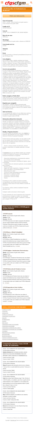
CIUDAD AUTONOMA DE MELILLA (10, 339)
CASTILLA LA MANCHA (7, 314)
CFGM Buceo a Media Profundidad (12, 232)
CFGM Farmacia (7, 213)
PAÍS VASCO (5, 323)
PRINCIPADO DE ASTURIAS (8, 332)
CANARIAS (4, 331)
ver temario (15, 227)
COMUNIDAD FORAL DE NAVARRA (10, 324)
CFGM (11, 6)
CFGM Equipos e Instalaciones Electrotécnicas (15, 250)
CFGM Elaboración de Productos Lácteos (14, 269)
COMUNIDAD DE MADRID (8, 326)
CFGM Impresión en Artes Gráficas (12, 287)
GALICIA (4, 321)
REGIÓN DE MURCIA (7, 336)
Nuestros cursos (17, 417)
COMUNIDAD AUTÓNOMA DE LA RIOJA (11, 327)
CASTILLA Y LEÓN (6, 309)
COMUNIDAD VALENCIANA (8, 316)
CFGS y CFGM (5, 6)
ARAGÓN (4, 318)
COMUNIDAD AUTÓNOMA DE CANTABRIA (12, 329)
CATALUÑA (5, 311)
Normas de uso (10, 417)
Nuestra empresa (24, 417)
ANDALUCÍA (5, 313)
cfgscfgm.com (13, 420)
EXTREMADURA (6, 319)
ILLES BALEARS (6, 334)
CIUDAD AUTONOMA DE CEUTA (9, 337)
